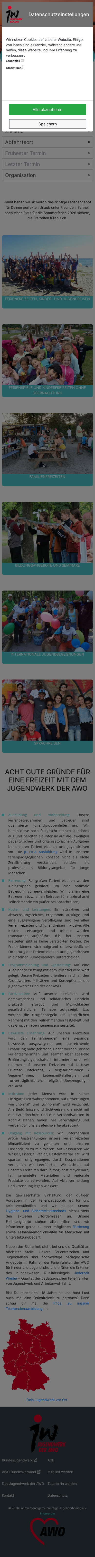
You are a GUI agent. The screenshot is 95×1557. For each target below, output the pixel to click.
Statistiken (14, 68)
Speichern (47, 123)
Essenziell (13, 61)
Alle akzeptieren (47, 109)
